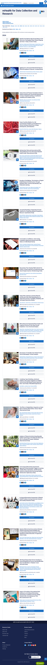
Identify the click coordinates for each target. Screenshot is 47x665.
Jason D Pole (30, 188)
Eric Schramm (30, 45)
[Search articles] (41, 3)
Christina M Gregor (29, 356)
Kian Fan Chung (40, 412)
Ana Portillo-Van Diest (24, 502)
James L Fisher (33, 443)
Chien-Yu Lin (33, 329)
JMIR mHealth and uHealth (8, 5)
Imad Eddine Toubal (36, 215)
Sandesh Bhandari (23, 601)
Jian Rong (22, 44)
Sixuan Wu (22, 129)
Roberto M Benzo (23, 445)
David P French (41, 302)
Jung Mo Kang (36, 330)
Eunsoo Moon (31, 330)
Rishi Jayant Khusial (23, 412)
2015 (43, 25)
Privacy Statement (6, 645)
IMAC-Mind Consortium (38, 476)
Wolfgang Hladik (23, 570)
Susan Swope (36, 156)
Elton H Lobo (28, 187)
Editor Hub (4, 631)
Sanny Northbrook (37, 569)
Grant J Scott (26, 217)
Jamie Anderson (34, 302)
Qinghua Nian (22, 245)
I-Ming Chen (34, 537)
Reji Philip (26, 188)
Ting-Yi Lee (22, 537)
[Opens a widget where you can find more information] (40, 663)
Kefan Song (26, 129)
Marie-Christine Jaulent (37, 71)
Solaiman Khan (28, 215)
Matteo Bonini (22, 413)
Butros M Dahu (22, 215)
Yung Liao (29, 331)
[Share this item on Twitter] (42, 11)
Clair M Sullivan (36, 188)
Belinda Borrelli (36, 45)
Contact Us (4, 646)
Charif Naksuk (34, 567)
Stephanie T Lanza (30, 601)
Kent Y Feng (22, 155)
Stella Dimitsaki (23, 71)
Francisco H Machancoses (28, 505)
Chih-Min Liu (22, 538)
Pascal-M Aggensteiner (24, 476)
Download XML (32, 62)
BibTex (17, 29)
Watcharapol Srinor (23, 566)
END (14, 29)
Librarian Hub (5, 635)
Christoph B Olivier (23, 156)
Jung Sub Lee (38, 331)
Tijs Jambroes (34, 99)
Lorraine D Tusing (36, 356)
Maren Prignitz (22, 475)
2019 (33, 25)
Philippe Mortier (31, 502)
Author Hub (4, 629)
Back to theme (6, 21)
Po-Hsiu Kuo (39, 538)
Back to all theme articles (8, 23)
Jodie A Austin (22, 187)
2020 (31, 25)
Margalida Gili (36, 504)
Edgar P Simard (30, 156)
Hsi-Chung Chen (40, 537)
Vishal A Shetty (23, 356)
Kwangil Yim (27, 273)
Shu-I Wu (26, 538)
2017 (38, 25)
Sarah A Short (27, 155)
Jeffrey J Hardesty (23, 244)
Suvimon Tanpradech (31, 566)
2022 (26, 25)
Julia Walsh (22, 386)
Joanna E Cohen (26, 246)
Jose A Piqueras (36, 505)
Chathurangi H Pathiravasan (29, 44)
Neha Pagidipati (32, 158)
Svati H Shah (38, 158)
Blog (25, 637)
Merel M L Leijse (23, 99)
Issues (25, 635)
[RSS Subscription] (35, 645)
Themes (26, 633)
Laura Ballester (38, 502)
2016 (41, 25)
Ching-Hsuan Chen (28, 537)
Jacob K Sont (34, 413)
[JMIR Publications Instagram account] (33, 645)
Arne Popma (27, 101)
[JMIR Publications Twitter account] (27, 645)
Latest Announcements (29, 629)
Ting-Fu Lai (38, 329)
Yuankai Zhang (38, 44)
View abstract (31, 56)
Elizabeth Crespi (30, 244)
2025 (18, 25)
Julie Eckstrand (26, 158)
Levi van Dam (28, 99)
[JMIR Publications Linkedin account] (30, 645)
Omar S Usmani (28, 413)
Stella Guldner (28, 475)
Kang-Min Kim (39, 273)
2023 (23, 25)
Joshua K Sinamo (37, 244)
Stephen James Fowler (32, 412)
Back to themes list (7, 22)
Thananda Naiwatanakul (28, 569)
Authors (26, 631)
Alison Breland (28, 245)
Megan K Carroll (39, 155)
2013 (6, 27)
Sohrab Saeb (33, 155)
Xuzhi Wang (24, 45)
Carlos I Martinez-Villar (27, 216)
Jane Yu (21, 444)
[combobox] (33, 3)
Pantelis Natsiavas (29, 71)
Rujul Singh (22, 443)
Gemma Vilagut (25, 507)
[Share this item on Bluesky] (40, 11)
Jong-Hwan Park (27, 329)
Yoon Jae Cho (24, 331)
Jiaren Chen (22, 329)
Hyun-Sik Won (33, 273)
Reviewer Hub (5, 633)
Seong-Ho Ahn (22, 273)
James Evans (28, 302)
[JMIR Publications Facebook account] (28, 645)
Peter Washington (39, 443)
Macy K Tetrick (27, 443)
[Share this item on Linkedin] (40, 13)
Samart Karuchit (28, 567)
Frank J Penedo (33, 444)
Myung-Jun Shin (24, 330)
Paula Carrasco (25, 504)
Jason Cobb (31, 129)
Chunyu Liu (25, 46)
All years (12, 25)
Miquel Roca (26, 506)
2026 (16, 25)
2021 (28, 25)
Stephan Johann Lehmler (36, 475)
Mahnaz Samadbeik (35, 187)
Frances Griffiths (33, 386)
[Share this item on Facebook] (43, 11)
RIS (20, 29)
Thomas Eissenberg (35, 245)
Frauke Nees (31, 476)
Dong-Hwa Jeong (23, 274)
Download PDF (32, 59)
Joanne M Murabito (32, 46)
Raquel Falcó (31, 504)
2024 (21, 25)
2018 (36, 25)
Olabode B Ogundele (36, 216)
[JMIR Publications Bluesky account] (25, 645)
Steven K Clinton (39, 444)
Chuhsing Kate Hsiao (32, 538)
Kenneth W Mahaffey (29, 159)
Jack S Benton (22, 302)
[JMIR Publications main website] (11, 3)
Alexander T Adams (38, 129)
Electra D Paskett (26, 444)
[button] (45, 1)
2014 (4, 27)
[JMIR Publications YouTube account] (32, 645)
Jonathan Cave (27, 386)
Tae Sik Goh (33, 331)
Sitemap (4, 648)
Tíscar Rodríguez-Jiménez (34, 506)
